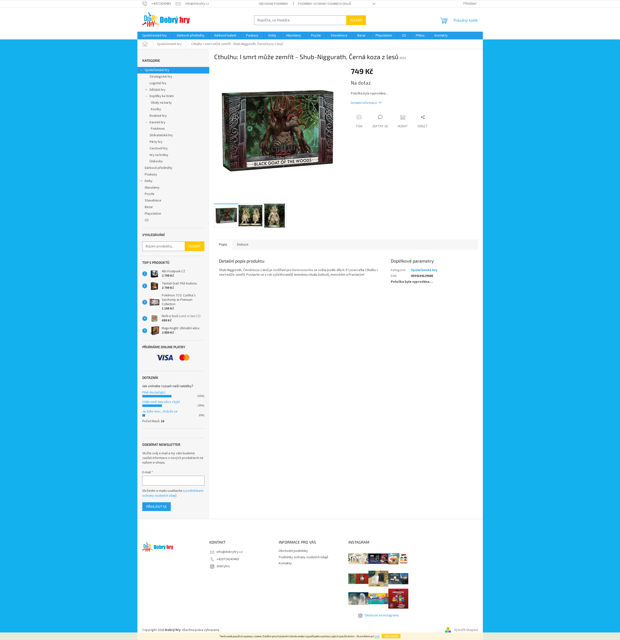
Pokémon (158, 128)
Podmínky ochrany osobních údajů (324, 4)
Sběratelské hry (161, 135)
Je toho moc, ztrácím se (160, 411)
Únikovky (156, 161)
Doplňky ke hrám (162, 96)
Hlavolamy (152, 187)
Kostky (156, 109)
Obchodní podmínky (273, 4)
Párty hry (156, 141)
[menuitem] (154, 35)
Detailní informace (364, 103)
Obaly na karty (161, 102)
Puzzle (149, 194)
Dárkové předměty (158, 167)
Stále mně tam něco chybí (161, 402)
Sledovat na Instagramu (382, 615)
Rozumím (391, 636)
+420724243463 (228, 559)
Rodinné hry (158, 115)
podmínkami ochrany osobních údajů (172, 493)
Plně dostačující (153, 392)
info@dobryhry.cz (230, 551)
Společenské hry (157, 70)
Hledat (356, 20)
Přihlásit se (156, 506)
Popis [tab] (223, 244)
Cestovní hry (159, 148)
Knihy (149, 181)
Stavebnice (153, 200)
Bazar (149, 207)
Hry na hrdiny (159, 155)
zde (377, 636)
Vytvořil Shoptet (466, 630)
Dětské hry (157, 89)
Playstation (153, 213)
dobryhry (223, 566)
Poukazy (151, 174)
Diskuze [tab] (242, 244)
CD (147, 220)
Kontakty (285, 563)
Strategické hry (161, 76)
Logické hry (158, 83)
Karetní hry (157, 122)
